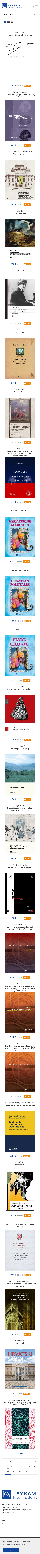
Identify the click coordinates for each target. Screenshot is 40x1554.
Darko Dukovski (20, 924)
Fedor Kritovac (27, 151)
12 (14, 1471)
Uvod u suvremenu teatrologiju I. (20, 689)
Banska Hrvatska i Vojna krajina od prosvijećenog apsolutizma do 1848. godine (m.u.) (20, 988)
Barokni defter (20, 392)
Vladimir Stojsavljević (20, 92)
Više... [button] (24, 1544)
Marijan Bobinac (20, 805)
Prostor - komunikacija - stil (20, 867)
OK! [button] (11, 1550)
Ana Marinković (14, 1400)
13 (20, 1471)
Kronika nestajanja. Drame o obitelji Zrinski (20, 95)
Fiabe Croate (20, 630)
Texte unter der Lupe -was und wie (20, 1105)
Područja (9, 14)
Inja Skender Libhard (12, 1103)
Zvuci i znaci (20, 332)
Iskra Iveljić (20, 984)
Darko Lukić (20, 449)
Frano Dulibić (20, 32)
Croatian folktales (20, 570)
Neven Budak (20, 1341)
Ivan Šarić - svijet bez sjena (20, 35)
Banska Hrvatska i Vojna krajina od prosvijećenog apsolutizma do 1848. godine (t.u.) (20, 1048)
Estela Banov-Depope (20, 330)
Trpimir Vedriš (26, 1400)
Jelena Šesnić (20, 1162)
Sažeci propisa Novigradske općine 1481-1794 (20, 1225)
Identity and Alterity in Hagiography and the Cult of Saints (20, 1403)
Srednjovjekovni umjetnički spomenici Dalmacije (20, 1285)
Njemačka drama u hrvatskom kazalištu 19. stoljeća (20, 809)
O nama (4, 1520)
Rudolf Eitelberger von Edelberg (20, 1281)
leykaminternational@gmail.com (20, 1510)
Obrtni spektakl (20, 154)
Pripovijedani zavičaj (20, 748)
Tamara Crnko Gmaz (27, 1103)
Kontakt (4, 1524)
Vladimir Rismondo (20, 865)
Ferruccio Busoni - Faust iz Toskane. (20, 273)
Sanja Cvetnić (20, 389)
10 (35, 1466)
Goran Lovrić (20, 746)
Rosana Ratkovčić (14, 151)
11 (8, 1471)
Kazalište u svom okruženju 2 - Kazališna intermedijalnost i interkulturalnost (20, 453)
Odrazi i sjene (20, 213)
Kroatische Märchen (20, 511)
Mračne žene (20, 1165)
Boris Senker (20, 687)
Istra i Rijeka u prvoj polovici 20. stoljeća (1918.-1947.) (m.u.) (20, 928)
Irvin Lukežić (20, 270)
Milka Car (20, 211)
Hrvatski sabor (20, 1343)
